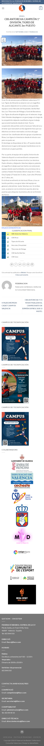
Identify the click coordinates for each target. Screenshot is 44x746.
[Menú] (3, 8)
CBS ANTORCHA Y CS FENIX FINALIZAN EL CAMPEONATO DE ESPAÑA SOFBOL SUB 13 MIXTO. (32, 305)
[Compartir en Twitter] (20, 264)
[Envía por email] (24, 264)
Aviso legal (7, 737)
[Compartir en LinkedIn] (32, 264)
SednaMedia (34, 743)
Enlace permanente (22, 275)
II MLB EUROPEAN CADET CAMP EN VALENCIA (9, 305)
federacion (33, 32)
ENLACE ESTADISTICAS (11, 228)
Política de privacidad (23, 737)
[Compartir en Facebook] (16, 264)
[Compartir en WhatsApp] (12, 264)
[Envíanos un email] (22, 732)
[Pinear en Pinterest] (28, 264)
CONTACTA (37, 737)
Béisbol (22, 16)
